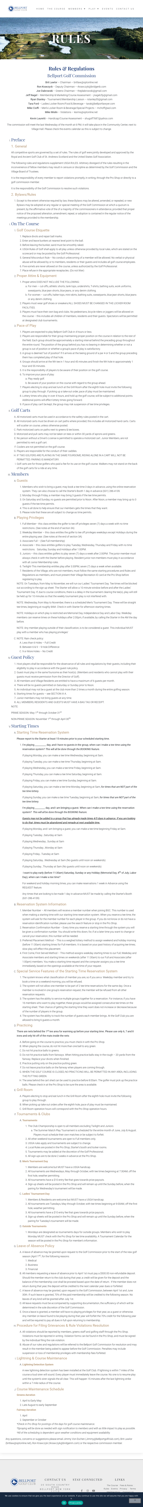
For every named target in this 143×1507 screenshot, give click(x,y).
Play (92, 9)
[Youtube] (93, 1490)
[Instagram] (87, 1490)
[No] (135, 1500)
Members (75, 9)
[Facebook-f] (82, 1490)
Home (40, 9)
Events (107, 9)
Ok (64, 1503)
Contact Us (125, 9)
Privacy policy (75, 1503)
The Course (56, 9)
